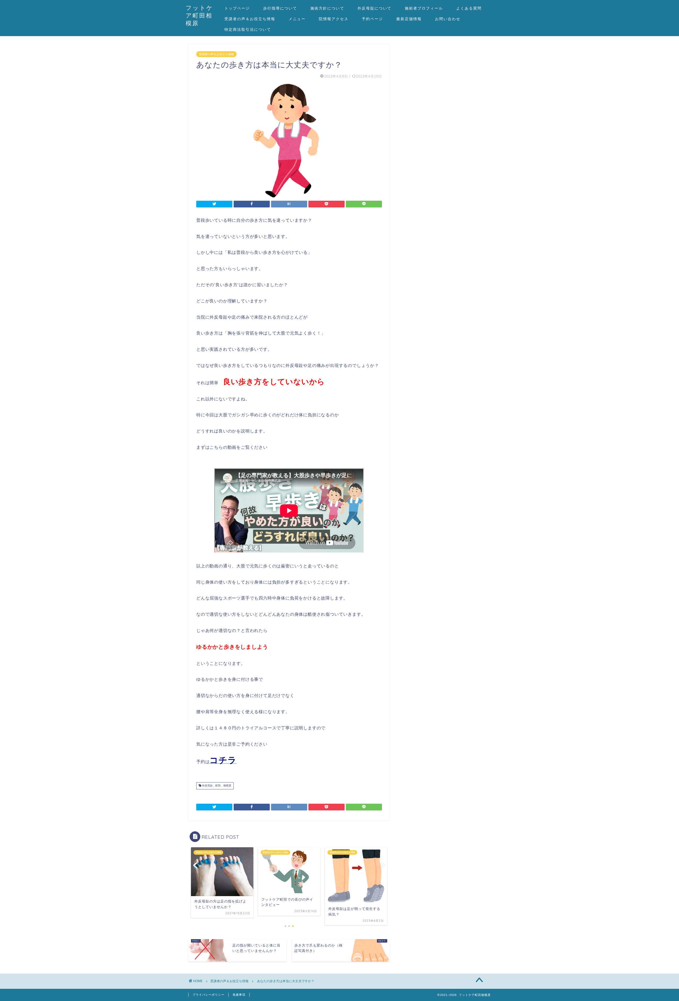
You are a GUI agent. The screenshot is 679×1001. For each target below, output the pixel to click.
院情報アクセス (334, 18)
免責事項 (239, 994)
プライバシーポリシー (208, 994)
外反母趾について (374, 8)
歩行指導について (280, 8)
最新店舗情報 (409, 18)
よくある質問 (469, 8)
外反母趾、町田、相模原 (216, 785)
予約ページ (372, 18)
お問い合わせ (447, 18)
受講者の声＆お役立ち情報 (249, 18)
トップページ (237, 8)
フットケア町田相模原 (199, 15)
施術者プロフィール (424, 8)
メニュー (297, 18)
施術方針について (327, 8)
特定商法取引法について (247, 29)
